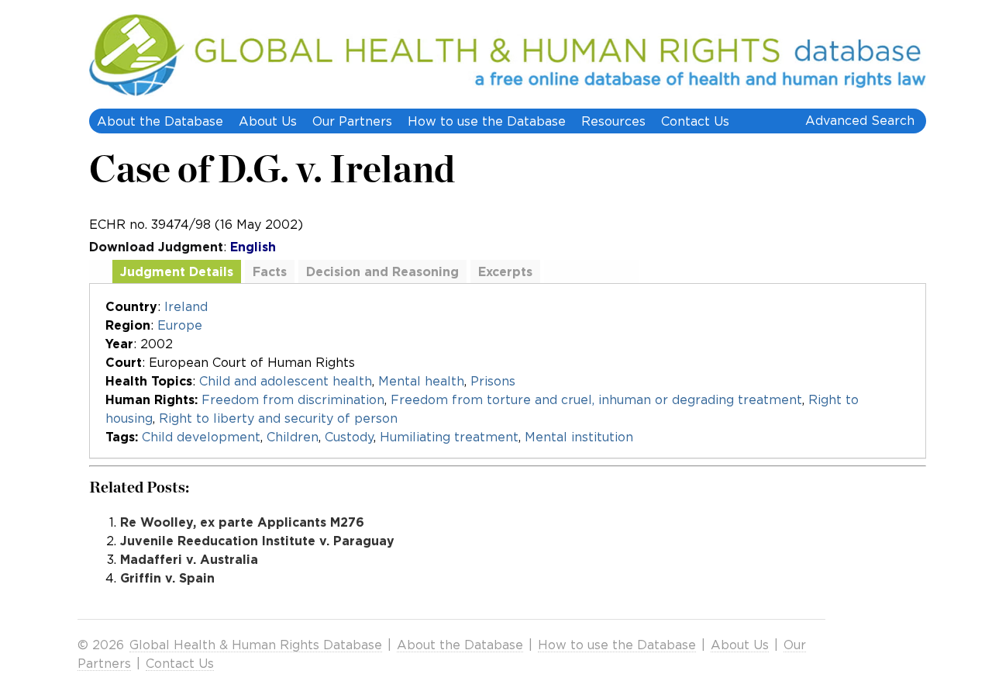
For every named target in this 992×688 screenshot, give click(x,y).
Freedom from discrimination (293, 399)
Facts (270, 271)
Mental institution (579, 437)
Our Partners (352, 121)
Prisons (492, 381)
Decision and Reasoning (382, 271)
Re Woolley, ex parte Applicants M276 (242, 522)
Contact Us (695, 121)
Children (293, 437)
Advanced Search (859, 120)
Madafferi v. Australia (189, 559)
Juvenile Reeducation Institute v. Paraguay (257, 541)
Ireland (186, 306)
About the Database (160, 121)
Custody (349, 437)
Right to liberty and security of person (278, 418)
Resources (613, 121)
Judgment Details (176, 271)
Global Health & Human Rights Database (255, 645)
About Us (268, 121)
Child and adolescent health (285, 381)
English (253, 247)
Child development (201, 437)
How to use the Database (487, 121)
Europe (179, 325)
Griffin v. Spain (167, 578)
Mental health (421, 381)
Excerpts (505, 271)
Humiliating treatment (449, 437)
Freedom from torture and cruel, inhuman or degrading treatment (596, 399)
